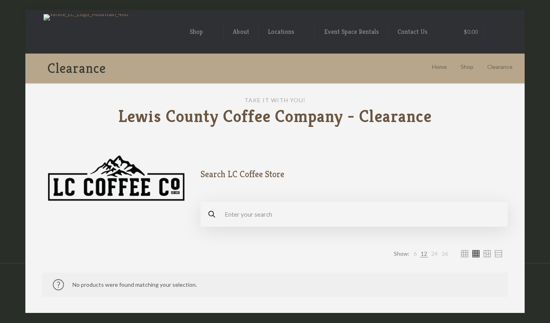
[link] (415, 254)
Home (439, 66)
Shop (467, 66)
